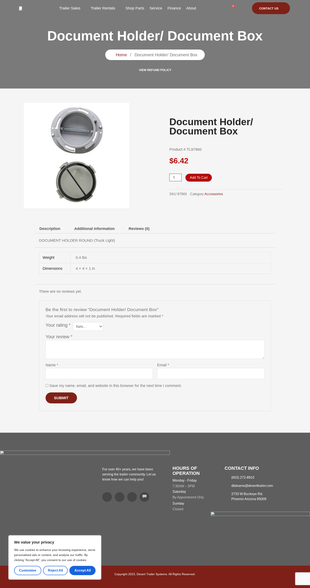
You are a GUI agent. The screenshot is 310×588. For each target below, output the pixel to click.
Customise (27, 570)
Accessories (214, 194)
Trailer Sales (69, 8)
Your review (59, 336)
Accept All (82, 570)
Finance (174, 8)
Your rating (58, 325)
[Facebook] (107, 497)
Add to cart (199, 177)
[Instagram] (132, 497)
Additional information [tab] (94, 229)
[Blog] (144, 497)
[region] (54, 557)
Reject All (55, 570)
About (191, 8)
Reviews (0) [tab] (139, 229)
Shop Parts (134, 8)
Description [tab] (49, 229)
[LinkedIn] (119, 497)
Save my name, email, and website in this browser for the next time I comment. (115, 386)
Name (52, 365)
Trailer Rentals (103, 8)
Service (156, 8)
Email (163, 365)
